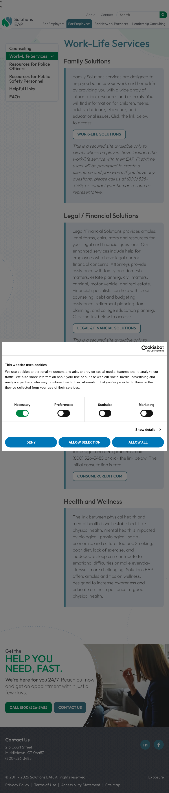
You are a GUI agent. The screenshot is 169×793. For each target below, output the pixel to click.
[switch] (63, 413)
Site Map (112, 784)
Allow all (138, 442)
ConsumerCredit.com (99, 476)
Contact (107, 15)
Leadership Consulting (148, 24)
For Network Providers (111, 24)
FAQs (14, 96)
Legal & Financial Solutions (106, 328)
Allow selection (85, 442)
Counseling (20, 48)
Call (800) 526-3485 (29, 707)
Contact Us (70, 707)
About (90, 15)
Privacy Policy (17, 784)
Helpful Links (22, 88)
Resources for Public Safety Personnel (29, 78)
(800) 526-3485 (18, 758)
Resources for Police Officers (29, 66)
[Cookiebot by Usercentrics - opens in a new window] (144, 348)
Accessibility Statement (80, 784)
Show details (145, 429)
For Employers (53, 24)
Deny (31, 442)
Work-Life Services (28, 56)
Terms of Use (45, 784)
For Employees (79, 24)
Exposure (156, 777)
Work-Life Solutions (99, 134)
